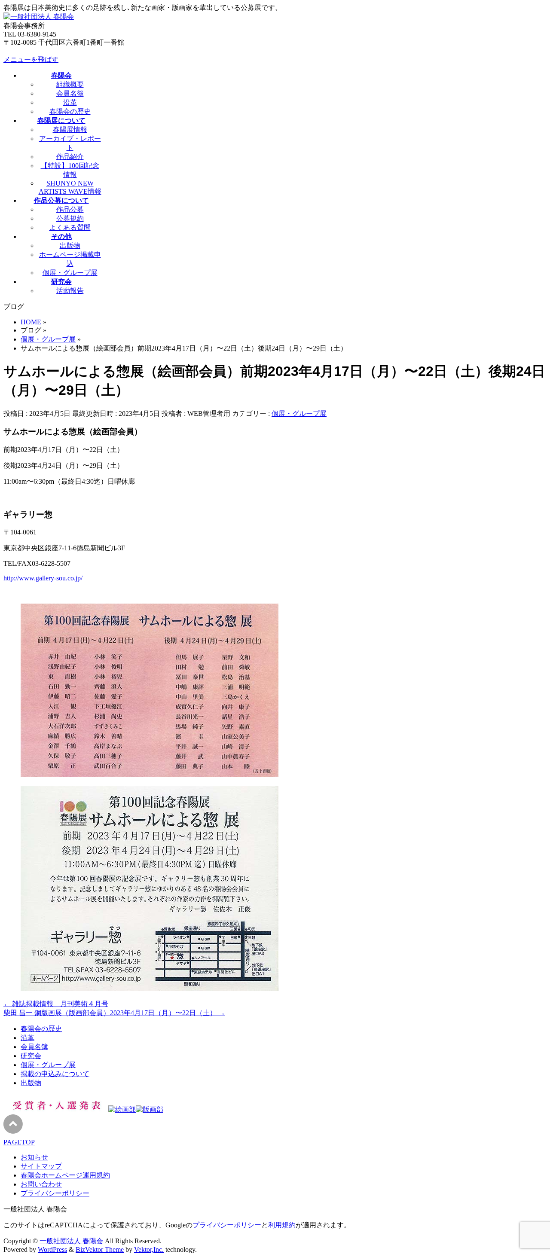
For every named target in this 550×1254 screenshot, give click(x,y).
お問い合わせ (41, 1184)
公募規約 (70, 218)
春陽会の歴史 (70, 111)
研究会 (31, 1055)
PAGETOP (19, 1142)
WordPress (52, 1249)
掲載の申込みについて (55, 1073)
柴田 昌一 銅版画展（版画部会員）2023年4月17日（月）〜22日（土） (114, 1012)
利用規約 (282, 1225)
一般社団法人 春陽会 (71, 1241)
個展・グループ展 (70, 272)
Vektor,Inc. (149, 1249)
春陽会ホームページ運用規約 (65, 1175)
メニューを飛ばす (30, 59)
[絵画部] (122, 1109)
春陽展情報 (70, 129)
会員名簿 (70, 93)
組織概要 (70, 84)
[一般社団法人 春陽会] (38, 16)
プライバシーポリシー (55, 1193)
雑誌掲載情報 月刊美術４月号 (55, 1003)
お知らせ (34, 1157)
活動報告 (70, 290)
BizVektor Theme (100, 1249)
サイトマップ (41, 1166)
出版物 (70, 245)
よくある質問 (70, 227)
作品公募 (70, 209)
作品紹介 (70, 156)
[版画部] (149, 1109)
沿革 (70, 102)
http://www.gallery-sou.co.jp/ (42, 578)
